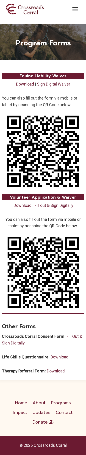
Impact (20, 412)
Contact (64, 412)
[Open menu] (75, 9)
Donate (40, 422)
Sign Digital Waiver (53, 84)
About (39, 403)
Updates (41, 412)
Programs (61, 403)
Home (21, 403)
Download (25, 84)
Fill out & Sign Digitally (53, 205)
